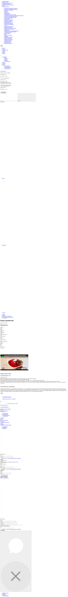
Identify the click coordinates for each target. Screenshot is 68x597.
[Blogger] (9, 509)
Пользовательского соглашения (15, 458)
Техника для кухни (5, 1)
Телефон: (2, 523)
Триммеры (6, 36)
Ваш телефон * (2, 467)
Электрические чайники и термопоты (10, 8)
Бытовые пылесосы (7, 21)
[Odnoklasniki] (4, 427)
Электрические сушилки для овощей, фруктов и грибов (13, 15)
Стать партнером (7, 61)
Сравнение (2, 101)
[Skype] (3, 593)
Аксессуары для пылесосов (9, 24)
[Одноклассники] (5, 595)
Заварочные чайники (8, 41)
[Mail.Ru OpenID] (9, 494)
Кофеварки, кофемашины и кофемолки (11, 9)
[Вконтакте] (4, 426)
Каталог (3, 48)
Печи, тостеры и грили (8, 18)
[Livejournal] (9, 486)
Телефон (2, 457)
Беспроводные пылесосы (8, 23)
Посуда (3, 5)
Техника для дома (5, 2)
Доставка (4, 50)
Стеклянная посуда (5, 6)
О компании (4, 56)
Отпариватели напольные (8, 26)
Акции (3, 64)
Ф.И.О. (1, 456)
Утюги (5, 25)
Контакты (6, 59)
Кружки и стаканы (7, 42)
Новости (5, 58)
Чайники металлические (8, 39)
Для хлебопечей (7, 68)
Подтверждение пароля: (4, 525)
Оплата (3, 51)
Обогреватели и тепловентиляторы (10, 31)
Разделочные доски (7, 40)
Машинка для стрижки (8, 35)
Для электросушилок (7, 67)
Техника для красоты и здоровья (7, 4)
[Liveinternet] (9, 501)
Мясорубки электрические (8, 10)
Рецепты (3, 53)
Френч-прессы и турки (8, 43)
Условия (2, 417)
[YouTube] (4, 428)
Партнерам (6, 410)
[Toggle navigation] (0, 55)
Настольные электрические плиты (10, 17)
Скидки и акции (5, 49)
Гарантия (6, 60)
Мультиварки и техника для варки (10, 14)
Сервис (3, 52)
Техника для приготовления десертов (10, 16)
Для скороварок (7, 66)
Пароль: (1, 524)
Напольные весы (7, 33)
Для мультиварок (7, 65)
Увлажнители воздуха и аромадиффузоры (11, 30)
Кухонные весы (7, 19)
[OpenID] (9, 517)
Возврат (4, 422)
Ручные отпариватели (8, 27)
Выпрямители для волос (8, 37)
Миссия (5, 57)
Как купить (3, 411)
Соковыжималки (7, 13)
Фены (5, 34)
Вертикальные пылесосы (8, 22)
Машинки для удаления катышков (10, 28)
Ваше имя (2, 466)
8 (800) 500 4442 (3, 71)
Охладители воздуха (7, 32)
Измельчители (6, 12)
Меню (2, 409)
